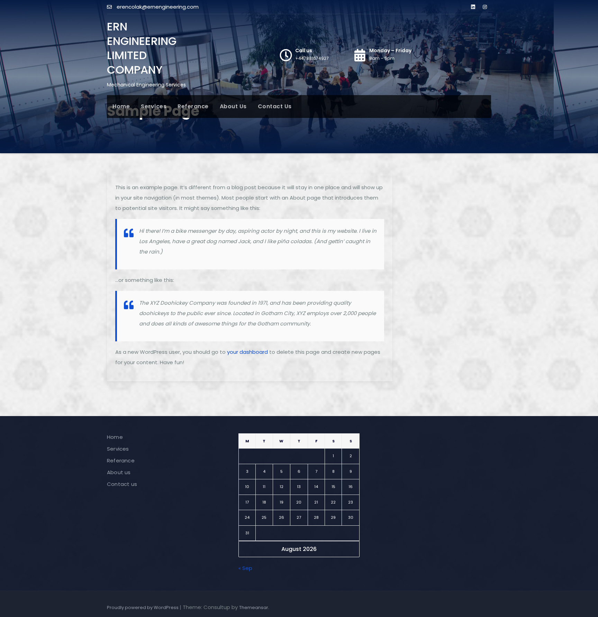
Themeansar (253, 607)
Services (153, 106)
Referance (193, 106)
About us (233, 106)
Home (121, 106)
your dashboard (247, 352)
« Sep (245, 568)
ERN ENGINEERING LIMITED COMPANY (141, 48)
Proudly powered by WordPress (143, 607)
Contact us (275, 106)
